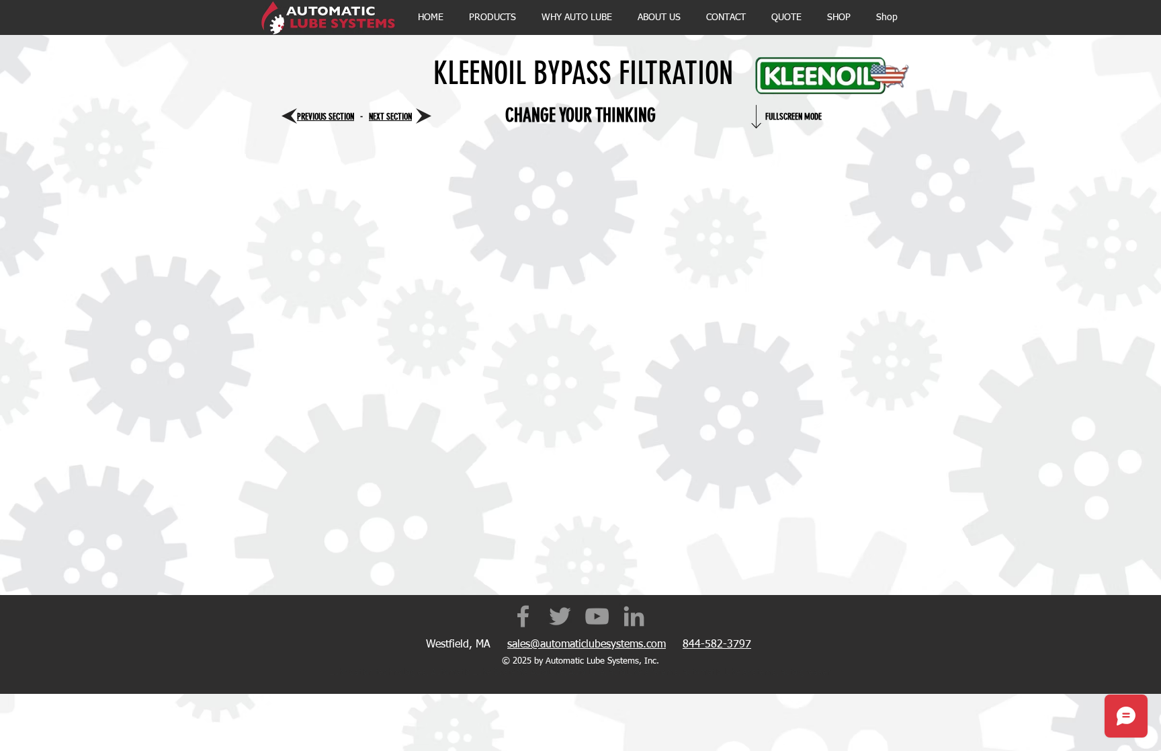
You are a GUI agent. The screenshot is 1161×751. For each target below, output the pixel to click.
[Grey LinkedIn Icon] (633, 616)
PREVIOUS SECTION (325, 116)
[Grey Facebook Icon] (523, 616)
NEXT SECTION (390, 116)
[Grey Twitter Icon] (560, 616)
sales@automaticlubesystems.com (586, 644)
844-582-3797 (717, 644)
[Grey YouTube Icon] (597, 616)
